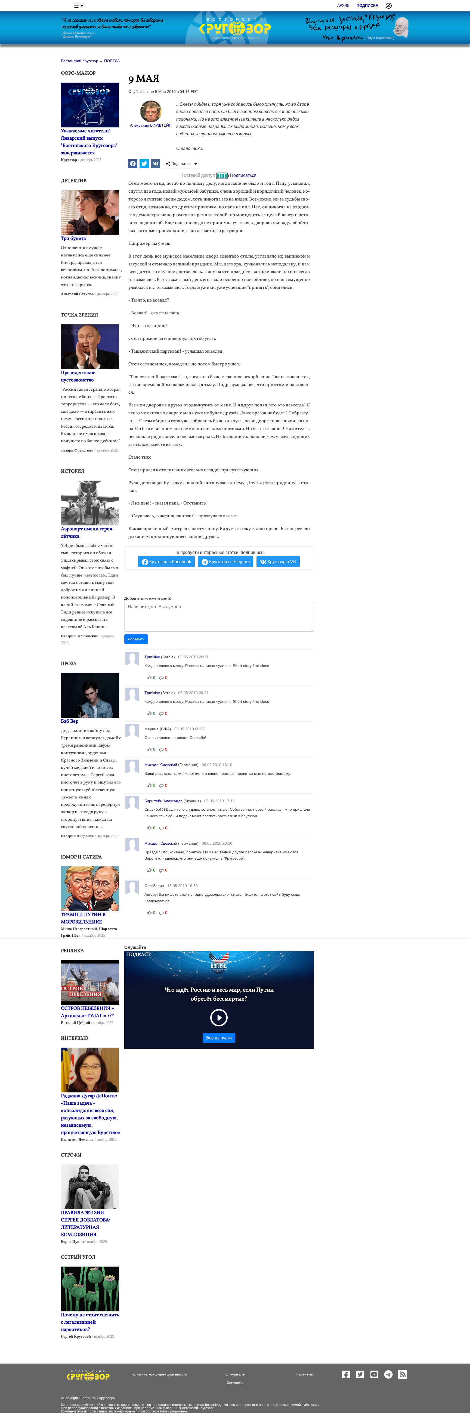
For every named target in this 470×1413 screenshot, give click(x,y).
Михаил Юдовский (160, 765)
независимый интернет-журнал (235, 38)
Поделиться (181, 163)
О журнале (235, 1374)
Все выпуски (219, 1038)
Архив (343, 5)
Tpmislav (152, 657)
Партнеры (305, 1374)
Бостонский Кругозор (97, 1398)
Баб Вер (69, 721)
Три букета (73, 238)
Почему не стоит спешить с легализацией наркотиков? (90, 1322)
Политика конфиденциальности (159, 1374)
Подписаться (243, 175)
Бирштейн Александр (163, 801)
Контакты (235, 1383)
